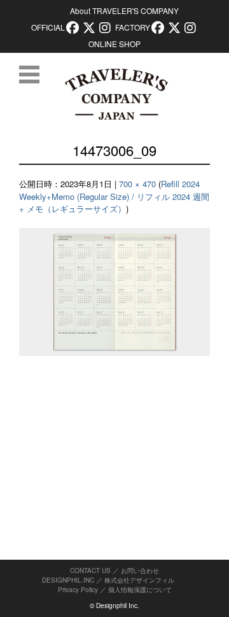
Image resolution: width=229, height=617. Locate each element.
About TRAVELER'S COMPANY (124, 10)
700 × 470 (137, 184)
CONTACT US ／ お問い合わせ (114, 570)
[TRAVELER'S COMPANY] (116, 94)
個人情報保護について (140, 589)
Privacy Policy (78, 589)
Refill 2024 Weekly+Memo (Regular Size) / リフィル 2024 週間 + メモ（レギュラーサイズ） (114, 196)
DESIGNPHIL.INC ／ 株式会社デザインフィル (108, 580)
